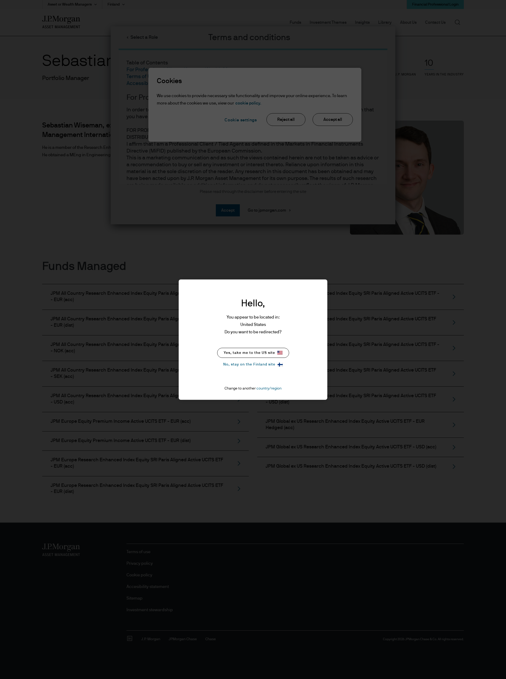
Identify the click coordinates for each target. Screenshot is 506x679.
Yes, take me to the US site (249, 353)
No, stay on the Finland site (249, 364)
